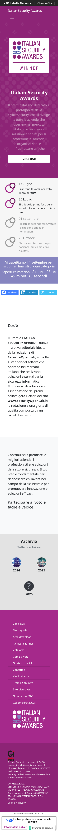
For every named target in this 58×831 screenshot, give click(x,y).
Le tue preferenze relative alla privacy (32, 820)
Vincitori (21, 676)
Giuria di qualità (22, 663)
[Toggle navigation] (12, 17)
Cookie (11, 802)
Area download (22, 637)
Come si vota (21, 656)
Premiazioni (23, 683)
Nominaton (23, 696)
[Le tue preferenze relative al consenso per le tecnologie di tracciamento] (41, 828)
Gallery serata (24, 702)
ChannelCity (44, 3)
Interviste (21, 689)
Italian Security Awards (25, 10)
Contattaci (19, 670)
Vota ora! (29, 159)
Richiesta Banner (23, 643)
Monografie (20, 630)
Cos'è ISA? (19, 624)
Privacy (22, 802)
